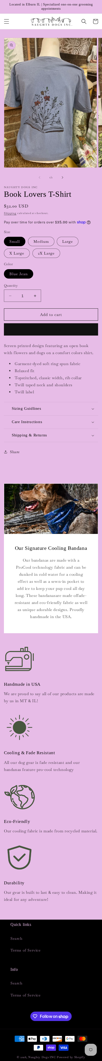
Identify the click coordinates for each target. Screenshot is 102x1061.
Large (67, 241)
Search (16, 938)
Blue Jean (18, 274)
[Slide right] (62, 177)
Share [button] (15, 451)
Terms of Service (25, 950)
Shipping (10, 213)
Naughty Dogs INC (42, 1057)
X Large (16, 253)
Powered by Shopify (71, 1057)
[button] (6, 21)
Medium (41, 241)
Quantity (11, 285)
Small (14, 241)
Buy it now (51, 329)
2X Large (46, 253)
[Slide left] (39, 177)
